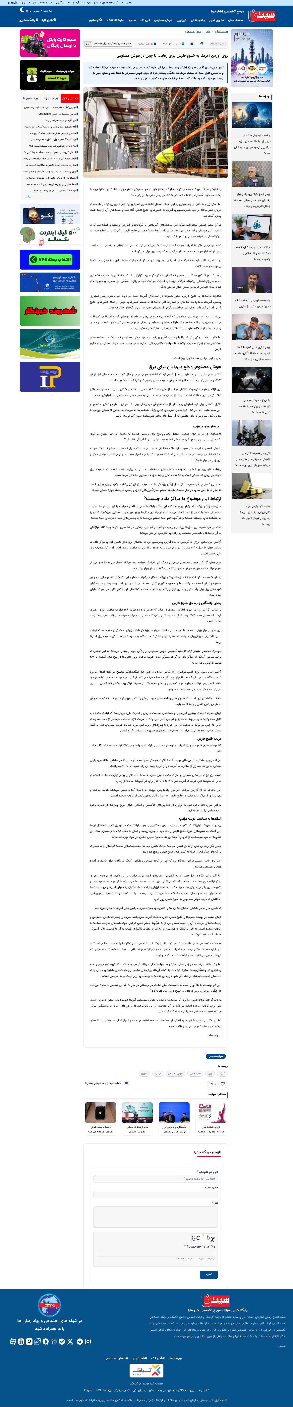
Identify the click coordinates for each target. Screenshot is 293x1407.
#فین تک (158, 1358)
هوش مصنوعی (163, 20)
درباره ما (86, 3)
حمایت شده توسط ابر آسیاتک (146, 1383)
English (12, 3)
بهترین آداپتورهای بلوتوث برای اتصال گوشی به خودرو (50, 108)
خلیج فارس (195, 1074)
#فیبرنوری (140, 1358)
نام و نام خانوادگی (208, 1172)
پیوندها (32, 3)
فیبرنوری (182, 20)
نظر (216, 1203)
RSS (22, 3)
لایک (216, 1085)
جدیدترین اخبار (70, 98)
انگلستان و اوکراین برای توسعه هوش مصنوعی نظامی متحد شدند (174, 1132)
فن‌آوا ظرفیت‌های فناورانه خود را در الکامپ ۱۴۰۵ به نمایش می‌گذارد (211, 1132)
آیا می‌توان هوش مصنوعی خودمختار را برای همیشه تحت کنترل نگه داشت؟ (254, 406)
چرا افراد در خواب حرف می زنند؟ (60, 121)
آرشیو (76, 3)
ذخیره (208, 1275)
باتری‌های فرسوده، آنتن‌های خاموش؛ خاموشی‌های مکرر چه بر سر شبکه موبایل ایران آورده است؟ (252, 459)
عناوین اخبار (216, 20)
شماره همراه (211, 1188)
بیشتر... (281, 1346)
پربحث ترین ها (30, 98)
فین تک (145, 20)
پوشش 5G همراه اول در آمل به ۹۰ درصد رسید (53, 140)
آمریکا (222, 1074)
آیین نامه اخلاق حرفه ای (105, 3)
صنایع (132, 20)
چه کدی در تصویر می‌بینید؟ (201, 1247)
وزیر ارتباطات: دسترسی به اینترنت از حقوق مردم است (50, 172)
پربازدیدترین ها (50, 98)
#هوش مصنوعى (116, 1358)
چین (210, 1074)
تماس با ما (126, 3)
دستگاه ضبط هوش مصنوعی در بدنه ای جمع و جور (100, 1132)
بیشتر (28, 197)
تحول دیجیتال (45, 3)
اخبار (207, 31)
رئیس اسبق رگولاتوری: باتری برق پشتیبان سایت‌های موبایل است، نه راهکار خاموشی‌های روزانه (252, 200)
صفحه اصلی (235, 20)
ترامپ (158, 1074)
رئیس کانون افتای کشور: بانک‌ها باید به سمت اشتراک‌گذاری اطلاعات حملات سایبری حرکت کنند (252, 353)
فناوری (144, 1074)
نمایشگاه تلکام (115, 20)
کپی (88, 43)
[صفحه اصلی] (262, 15)
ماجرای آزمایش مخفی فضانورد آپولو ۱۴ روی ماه (53, 133)
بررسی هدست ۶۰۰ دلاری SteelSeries (57, 114)
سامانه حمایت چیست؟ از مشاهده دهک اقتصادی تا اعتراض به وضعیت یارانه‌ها (253, 253)
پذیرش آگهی (63, 3)
